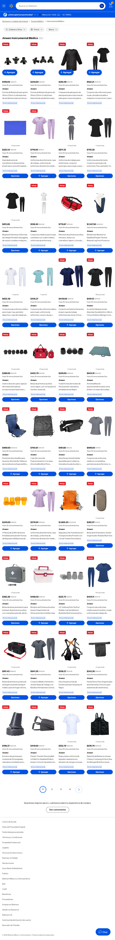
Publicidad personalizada (12, 832)
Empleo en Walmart (10, 904)
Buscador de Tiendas (10, 925)
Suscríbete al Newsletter (12, 868)
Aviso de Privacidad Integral (13, 827)
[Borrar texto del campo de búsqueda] (98, 6)
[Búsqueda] (102, 6)
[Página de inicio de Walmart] (11, 6)
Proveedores (7, 899)
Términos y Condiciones (12, 837)
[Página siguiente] (78, 789)
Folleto (5, 873)
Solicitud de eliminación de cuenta (16, 920)
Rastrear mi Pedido (10, 858)
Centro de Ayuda (9, 822)
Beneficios (6, 894)
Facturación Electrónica (12, 853)
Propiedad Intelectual (11, 842)
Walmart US (7, 915)
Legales (5, 847)
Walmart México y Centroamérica (16, 879)
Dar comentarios (57, 809)
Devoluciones (8, 863)
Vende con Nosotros (10, 910)
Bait (3, 884)
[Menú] (4, 6)
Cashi (4, 889)
